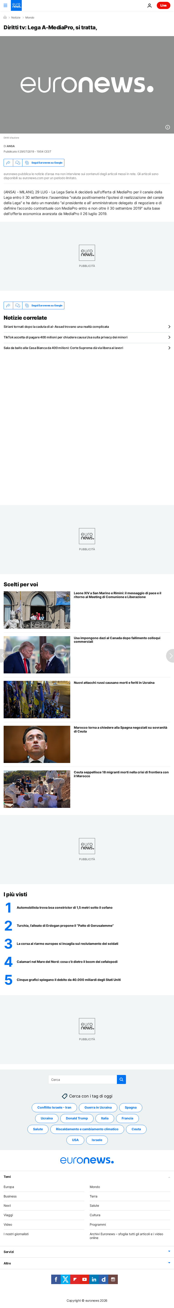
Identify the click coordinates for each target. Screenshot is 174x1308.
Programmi (98, 1224)
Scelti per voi (21, 584)
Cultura (95, 1215)
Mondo (29, 17)
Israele (97, 1140)
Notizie (15, 17)
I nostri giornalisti (16, 1234)
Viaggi (8, 1215)
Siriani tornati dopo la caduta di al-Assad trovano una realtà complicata (56, 326)
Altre (7, 1263)
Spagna (131, 1107)
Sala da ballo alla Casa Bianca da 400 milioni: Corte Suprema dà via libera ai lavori (63, 348)
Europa (9, 1187)
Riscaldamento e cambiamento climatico (87, 1129)
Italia (105, 1118)
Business (10, 1196)
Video (8, 1224)
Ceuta (136, 1129)
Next (7, 1205)
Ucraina (47, 1118)
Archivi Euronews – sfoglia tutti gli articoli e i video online (126, 1236)
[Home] (5, 17)
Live (163, 5)
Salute (38, 1129)
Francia (127, 1118)
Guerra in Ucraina (98, 1107)
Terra (93, 1196)
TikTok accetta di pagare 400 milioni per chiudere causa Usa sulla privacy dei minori (65, 337)
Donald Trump (77, 1118)
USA (75, 1140)
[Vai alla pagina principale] (16, 5)
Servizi (9, 1252)
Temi (7, 1177)
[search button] (121, 1079)
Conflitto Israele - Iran (54, 1107)
